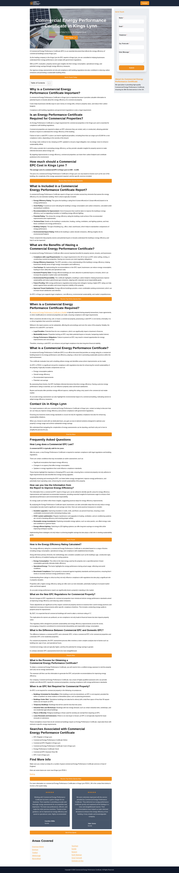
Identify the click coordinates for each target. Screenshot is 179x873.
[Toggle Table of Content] (48, 83)
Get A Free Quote (70, 832)
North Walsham (77, 855)
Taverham (75, 846)
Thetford (35, 852)
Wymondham (36, 858)
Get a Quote (69, 37)
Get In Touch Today (71, 77)
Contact (144, 3)
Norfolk (74, 849)
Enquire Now (71, 655)
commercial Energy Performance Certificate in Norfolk (49, 312)
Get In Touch (71, 539)
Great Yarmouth (77, 858)
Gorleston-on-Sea (77, 861)
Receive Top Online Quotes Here (71, 299)
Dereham (35, 849)
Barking (32, 774)
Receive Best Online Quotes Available (71, 181)
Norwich (74, 852)
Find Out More (70, 434)
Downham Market (38, 846)
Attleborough (36, 855)
